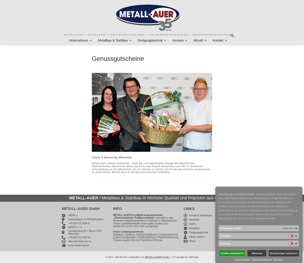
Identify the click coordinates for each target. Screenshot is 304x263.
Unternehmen (78, 40)
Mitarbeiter (125, 157)
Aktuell (198, 40)
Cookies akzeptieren (232, 253)
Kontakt (218, 40)
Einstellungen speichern (284, 253)
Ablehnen (256, 253)
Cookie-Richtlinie (242, 259)
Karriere (178, 40)
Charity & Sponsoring (104, 157)
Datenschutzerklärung (262, 259)
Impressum (278, 259)
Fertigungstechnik (150, 40)
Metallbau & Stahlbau (113, 40)
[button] (232, 36)
